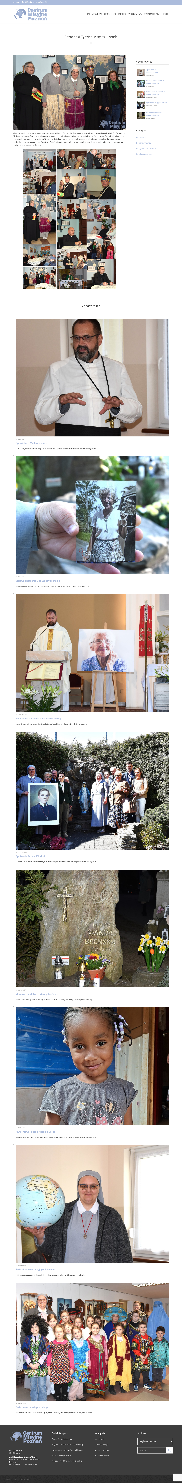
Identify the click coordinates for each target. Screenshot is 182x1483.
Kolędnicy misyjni (143, 143)
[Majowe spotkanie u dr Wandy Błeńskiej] (141, 83)
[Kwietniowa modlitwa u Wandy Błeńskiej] (141, 94)
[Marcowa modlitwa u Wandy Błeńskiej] (141, 115)
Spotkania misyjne (144, 154)
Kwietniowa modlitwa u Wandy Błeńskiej (38, 718)
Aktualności (141, 137)
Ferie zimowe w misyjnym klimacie (35, 1269)
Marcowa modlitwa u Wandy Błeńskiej (37, 994)
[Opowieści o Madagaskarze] (141, 72)
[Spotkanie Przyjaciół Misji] (141, 105)
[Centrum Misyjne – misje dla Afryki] (31, 14)
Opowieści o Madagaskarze (31, 443)
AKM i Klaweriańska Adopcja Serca (35, 1131)
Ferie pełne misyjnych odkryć (32, 1407)
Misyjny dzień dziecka (146, 148)
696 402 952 (43, 2)
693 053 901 (30, 2)
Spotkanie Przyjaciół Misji (156, 103)
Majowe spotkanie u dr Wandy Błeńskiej (38, 580)
